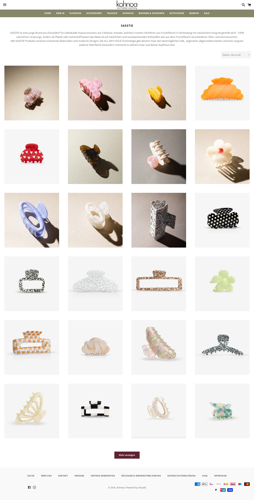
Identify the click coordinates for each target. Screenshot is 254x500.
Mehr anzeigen (127, 455)
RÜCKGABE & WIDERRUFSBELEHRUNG (141, 475)
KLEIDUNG (75, 13)
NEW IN (60, 13)
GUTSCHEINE (176, 13)
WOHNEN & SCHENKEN (151, 13)
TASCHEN (112, 13)
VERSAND (79, 475)
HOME (47, 13)
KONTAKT (63, 475)
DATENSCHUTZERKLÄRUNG (181, 475)
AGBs (205, 475)
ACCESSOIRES (94, 13)
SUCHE (31, 475)
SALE (207, 13)
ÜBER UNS (46, 475)
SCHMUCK (128, 13)
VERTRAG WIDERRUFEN (103, 475)
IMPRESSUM (220, 475)
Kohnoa (121, 487)
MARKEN (194, 13)
